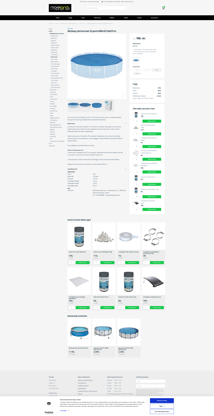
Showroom (154, 18)
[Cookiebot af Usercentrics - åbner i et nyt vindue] (49, 412)
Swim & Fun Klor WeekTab (77, 252)
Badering (54, 43)
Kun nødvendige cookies (162, 411)
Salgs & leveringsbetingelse (85, 380)
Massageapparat (55, 125)
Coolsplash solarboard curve (152, 297)
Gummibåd (53, 106)
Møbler (112, 18)
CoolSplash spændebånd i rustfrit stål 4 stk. (151, 252)
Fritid (83, 18)
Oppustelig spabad (56, 127)
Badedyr (53, 40)
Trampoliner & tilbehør (57, 141)
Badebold (54, 38)
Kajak (51, 115)
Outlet (139, 18)
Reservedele (54, 62)
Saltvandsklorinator (57, 78)
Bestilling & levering (83, 385)
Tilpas (161, 406)
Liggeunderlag (54, 118)
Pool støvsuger (55, 64)
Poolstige (54, 71)
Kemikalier (54, 52)
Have (57, 18)
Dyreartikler (53, 99)
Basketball (53, 90)
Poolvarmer (54, 76)
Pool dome (54, 59)
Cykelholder (53, 94)
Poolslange (54, 69)
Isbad (51, 113)
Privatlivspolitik (82, 388)
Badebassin (54, 36)
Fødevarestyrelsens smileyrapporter (87, 391)
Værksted (97, 18)
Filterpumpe (54, 47)
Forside (51, 23)
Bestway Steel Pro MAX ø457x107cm (125, 348)
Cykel (51, 97)
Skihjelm (52, 134)
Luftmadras (54, 55)
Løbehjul (52, 122)
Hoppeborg (53, 111)
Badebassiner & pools (57, 33)
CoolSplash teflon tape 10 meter (128, 252)
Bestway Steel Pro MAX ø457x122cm (101, 348)
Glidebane (54, 50)
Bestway (70, 28)
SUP (51, 139)
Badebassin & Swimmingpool (68, 23)
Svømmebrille (55, 85)
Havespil (52, 108)
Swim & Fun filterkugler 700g (103, 252)
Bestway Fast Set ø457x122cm (78, 348)
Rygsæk (52, 129)
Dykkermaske (55, 45)
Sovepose (53, 136)
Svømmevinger (55, 87)
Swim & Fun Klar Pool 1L (101, 297)
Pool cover (82, 23)
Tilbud (126, 18)
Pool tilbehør (55, 66)
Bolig (70, 18)
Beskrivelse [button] (71, 123)
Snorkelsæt (54, 80)
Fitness (52, 101)
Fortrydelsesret (82, 383)
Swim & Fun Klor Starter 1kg (127, 297)
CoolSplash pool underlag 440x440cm (77, 297)
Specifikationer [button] (72, 169)
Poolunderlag (55, 73)
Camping (52, 92)
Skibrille (52, 132)
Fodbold (52, 104)
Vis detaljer (63, 410)
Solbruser (54, 83)
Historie (80, 394)
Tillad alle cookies (162, 400)
